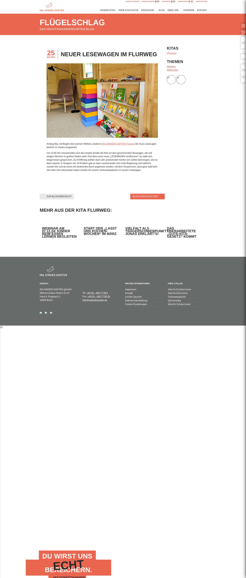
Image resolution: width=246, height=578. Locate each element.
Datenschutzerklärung (136, 300)
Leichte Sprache (132, 1)
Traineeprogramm (177, 297)
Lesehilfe (166, 1)
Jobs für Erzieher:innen (179, 289)
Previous (49, 100)
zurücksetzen (201, 1)
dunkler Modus (148, 1)
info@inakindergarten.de (94, 300)
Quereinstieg (174, 300)
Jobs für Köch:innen (178, 293)
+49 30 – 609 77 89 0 (97, 293)
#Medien (171, 66)
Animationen (183, 1)
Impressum (130, 289)
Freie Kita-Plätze (128, 10)
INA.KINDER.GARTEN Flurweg (118, 144)
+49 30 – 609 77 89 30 (98, 296)
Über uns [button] (173, 10)
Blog (162, 10)
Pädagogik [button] (147, 10)
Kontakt (202, 10)
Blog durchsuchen (145, 196)
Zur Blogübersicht (59, 196)
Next (155, 100)
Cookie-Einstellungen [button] (136, 304)
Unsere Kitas (107, 10)
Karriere (188, 10)
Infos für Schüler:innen (179, 304)
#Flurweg (171, 53)
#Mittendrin (172, 70)
